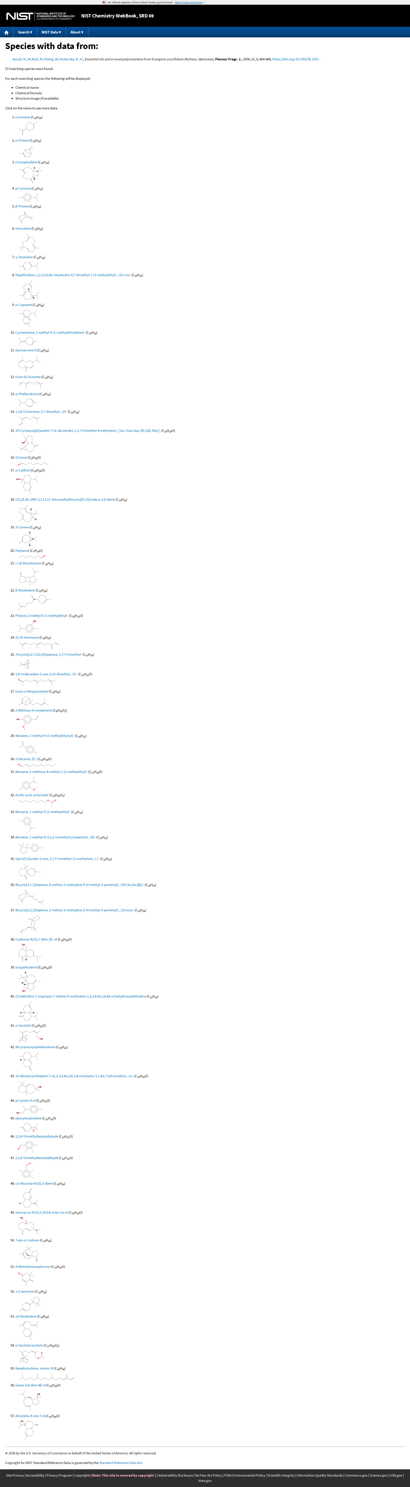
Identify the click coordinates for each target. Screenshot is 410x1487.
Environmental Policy (249, 1475)
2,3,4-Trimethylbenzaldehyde (36, 1136)
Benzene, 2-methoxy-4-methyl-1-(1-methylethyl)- (51, 771)
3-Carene (22, 527)
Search (23, 32)
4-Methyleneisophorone (32, 1266)
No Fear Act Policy (208, 1475)
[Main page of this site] (6, 32)
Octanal (21, 457)
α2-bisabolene (26, 1316)
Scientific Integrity (281, 1475)
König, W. (52, 59)
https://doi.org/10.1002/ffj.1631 (295, 59)
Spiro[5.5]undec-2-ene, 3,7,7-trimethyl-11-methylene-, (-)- (57, 858)
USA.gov (396, 1475)
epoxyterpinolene (28, 1118)
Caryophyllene (26, 162)
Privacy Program (59, 1475)
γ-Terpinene (24, 257)
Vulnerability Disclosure (175, 1475)
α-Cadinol (22, 470)
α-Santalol (23, 1025)
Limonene (22, 117)
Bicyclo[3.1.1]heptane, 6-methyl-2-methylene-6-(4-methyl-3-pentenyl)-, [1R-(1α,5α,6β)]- (79, 884)
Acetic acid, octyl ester (32, 795)
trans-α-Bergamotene (31, 691)
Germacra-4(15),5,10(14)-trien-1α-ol (41, 1212)
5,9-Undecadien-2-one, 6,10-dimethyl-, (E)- (46, 674)
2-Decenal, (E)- (26, 759)
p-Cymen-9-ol (25, 1100)
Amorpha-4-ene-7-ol (30, 1415)
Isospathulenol (26, 967)
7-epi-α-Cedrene (27, 1240)
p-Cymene (23, 188)
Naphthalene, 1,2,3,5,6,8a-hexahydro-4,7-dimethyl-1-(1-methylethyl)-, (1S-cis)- (73, 274)
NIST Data (50, 32)
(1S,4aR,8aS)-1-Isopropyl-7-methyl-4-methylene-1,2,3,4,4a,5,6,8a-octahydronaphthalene (80, 996)
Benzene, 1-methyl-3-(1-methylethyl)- (42, 811)
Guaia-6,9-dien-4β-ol (30, 1385)
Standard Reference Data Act (120, 1462)
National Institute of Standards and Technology (40, 16)
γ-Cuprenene (24, 1291)
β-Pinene (22, 206)
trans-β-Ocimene (28, 376)
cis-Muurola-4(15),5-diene (34, 1183)
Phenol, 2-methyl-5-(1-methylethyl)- (41, 615)
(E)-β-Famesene (27, 637)
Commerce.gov (356, 1475)
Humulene (23, 228)
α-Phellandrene (26, 393)
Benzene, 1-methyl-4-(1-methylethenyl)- (44, 735)
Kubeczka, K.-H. (71, 59)
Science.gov (379, 1475)
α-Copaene (23, 304)
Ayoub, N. (19, 59)
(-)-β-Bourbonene (28, 563)
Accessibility (35, 1475)
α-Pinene (22, 140)
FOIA (227, 1475)
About (75, 32)
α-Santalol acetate (29, 1345)
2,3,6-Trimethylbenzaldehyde (36, 1157)
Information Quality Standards (320, 1475)
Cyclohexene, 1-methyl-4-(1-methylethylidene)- (50, 332)
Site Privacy (15, 1475)
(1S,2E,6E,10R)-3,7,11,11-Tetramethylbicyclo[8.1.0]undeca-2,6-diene (65, 499)
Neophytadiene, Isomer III (34, 1368)
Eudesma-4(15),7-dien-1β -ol (36, 939)
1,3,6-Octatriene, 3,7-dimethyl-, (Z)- (41, 411)
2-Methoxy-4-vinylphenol (33, 710)
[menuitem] (6, 32)
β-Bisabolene (25, 590)
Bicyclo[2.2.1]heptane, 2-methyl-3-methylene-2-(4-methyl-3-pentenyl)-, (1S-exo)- (74, 910)
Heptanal (22, 550)
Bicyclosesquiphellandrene (35, 1047)
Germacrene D (26, 350)
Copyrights (82, 1475)
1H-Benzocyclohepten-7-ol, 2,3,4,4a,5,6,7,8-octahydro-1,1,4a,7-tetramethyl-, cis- (74, 1076)
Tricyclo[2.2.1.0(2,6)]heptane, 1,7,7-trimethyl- (48, 654)
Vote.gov (205, 1480)
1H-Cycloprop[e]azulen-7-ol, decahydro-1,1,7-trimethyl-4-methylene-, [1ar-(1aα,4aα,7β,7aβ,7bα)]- (87, 430)
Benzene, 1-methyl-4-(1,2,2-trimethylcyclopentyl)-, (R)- (55, 837)
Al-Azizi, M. (35, 59)
